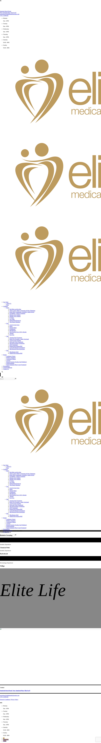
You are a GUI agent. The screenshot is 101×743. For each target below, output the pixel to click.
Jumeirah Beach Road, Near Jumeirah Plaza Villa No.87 (8, 12)
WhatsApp (6, 739)
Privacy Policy (14, 699)
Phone (4, 741)
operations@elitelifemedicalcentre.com (9, 14)
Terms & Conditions (5, 699)
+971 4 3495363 (4, 15)
